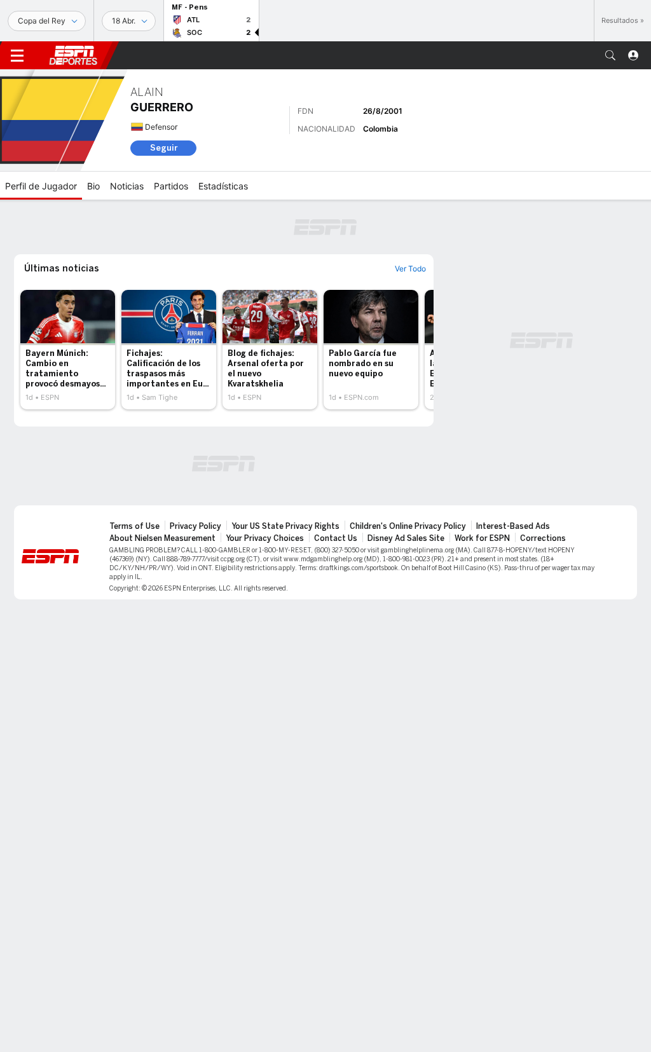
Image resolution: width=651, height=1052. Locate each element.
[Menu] (17, 55)
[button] (610, 55)
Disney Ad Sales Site (405, 538)
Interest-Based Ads (513, 526)
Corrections (543, 538)
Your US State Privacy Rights (285, 526)
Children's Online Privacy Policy (408, 526)
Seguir (163, 148)
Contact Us (335, 538)
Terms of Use (134, 526)
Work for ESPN (482, 538)
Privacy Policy (195, 526)
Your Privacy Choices (265, 538)
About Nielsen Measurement (162, 538)
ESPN (73, 55)
